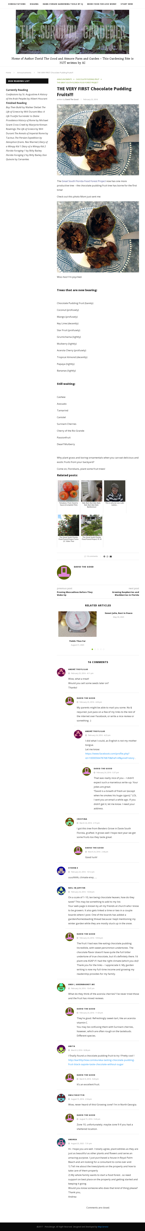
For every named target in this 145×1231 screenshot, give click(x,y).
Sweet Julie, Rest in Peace (118, 613)
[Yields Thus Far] (77, 624)
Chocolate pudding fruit (87, 79)
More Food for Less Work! (101, 4)
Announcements (24, 72)
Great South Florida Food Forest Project (84, 181)
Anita (71, 1046)
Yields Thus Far (77, 641)
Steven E (73, 868)
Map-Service (103, 1226)
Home (8, 72)
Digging (34, 4)
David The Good (71, 99)
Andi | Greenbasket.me (81, 984)
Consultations (17, 4)
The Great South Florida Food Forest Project (77, 83)
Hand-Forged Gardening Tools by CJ (63, 4)
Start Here (127, 4)
